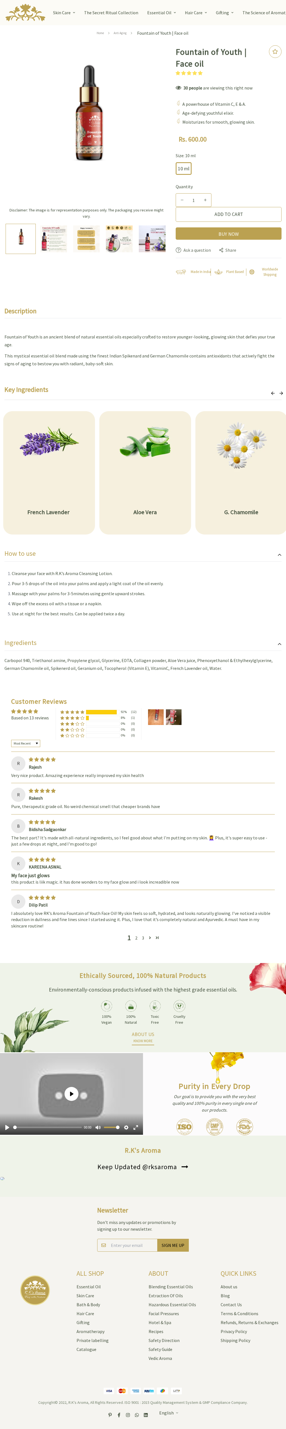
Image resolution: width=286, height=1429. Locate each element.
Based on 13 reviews (30, 718)
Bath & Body (88, 1304)
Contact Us (231, 1304)
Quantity (184, 186)
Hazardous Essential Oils (172, 1304)
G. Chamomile (241, 512)
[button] (189, 73)
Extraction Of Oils (166, 1295)
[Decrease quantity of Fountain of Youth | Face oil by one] (182, 200)
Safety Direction (164, 1340)
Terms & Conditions (239, 1313)
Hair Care (193, 12)
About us (229, 1286)
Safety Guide (160, 1349)
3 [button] (143, 938)
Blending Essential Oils (171, 1286)
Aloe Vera (145, 512)
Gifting (222, 12)
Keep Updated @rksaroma (137, 1166)
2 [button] (136, 938)
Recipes (156, 1331)
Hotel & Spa (160, 1322)
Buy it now (229, 233)
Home (100, 33)
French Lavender (49, 512)
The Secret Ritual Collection (111, 12)
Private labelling (93, 1340)
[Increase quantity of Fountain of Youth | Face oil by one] (205, 200)
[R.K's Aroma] (25, 12)
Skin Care (62, 12)
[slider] (47, 1127)
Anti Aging (120, 33)
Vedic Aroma (160, 1358)
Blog (225, 1295)
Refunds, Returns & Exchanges (249, 1322)
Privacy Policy (234, 1331)
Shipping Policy (235, 1340)
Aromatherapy (90, 1331)
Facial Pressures (164, 1313)
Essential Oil (159, 12)
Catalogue (86, 1349)
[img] (42, 759)
